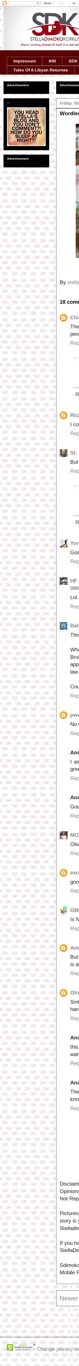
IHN (52, 61)
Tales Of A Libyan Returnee (40, 70)
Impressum (24, 61)
